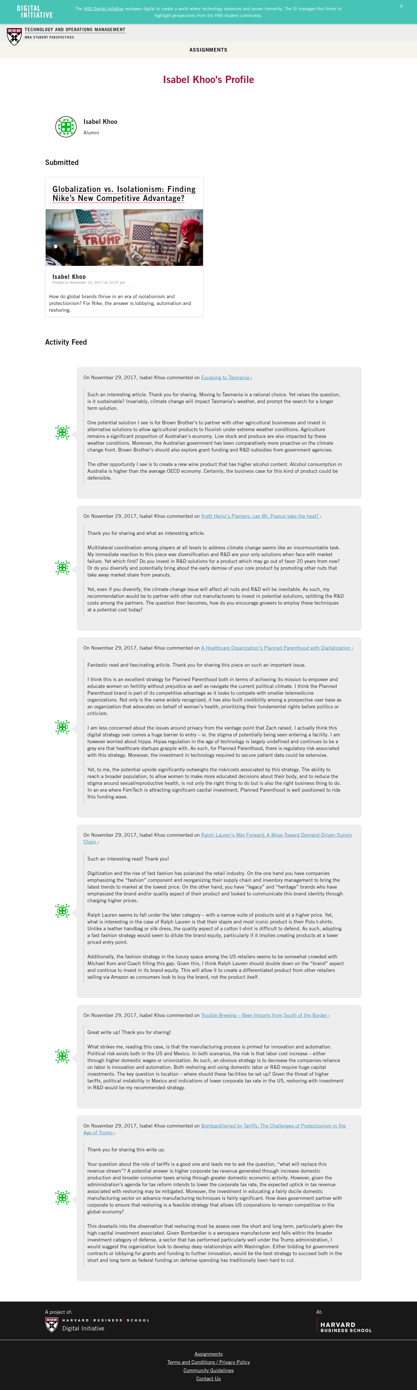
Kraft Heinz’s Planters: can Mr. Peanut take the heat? (260, 516)
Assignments (208, 49)
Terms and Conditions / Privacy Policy (208, 1362)
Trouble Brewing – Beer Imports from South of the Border (264, 1015)
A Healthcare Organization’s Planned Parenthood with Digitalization (276, 648)
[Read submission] (124, 247)
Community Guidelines (209, 1370)
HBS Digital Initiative (104, 8)
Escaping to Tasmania (225, 377)
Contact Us (208, 1378)
